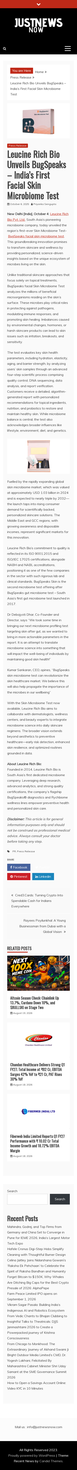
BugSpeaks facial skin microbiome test (36, 236)
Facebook (19, 867)
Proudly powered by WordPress (32, 1455)
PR (14, 851)
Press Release (17, 145)
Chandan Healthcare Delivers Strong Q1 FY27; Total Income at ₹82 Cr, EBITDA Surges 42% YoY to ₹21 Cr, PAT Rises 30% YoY (37, 1072)
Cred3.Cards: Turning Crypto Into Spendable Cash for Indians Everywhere (37, 900)
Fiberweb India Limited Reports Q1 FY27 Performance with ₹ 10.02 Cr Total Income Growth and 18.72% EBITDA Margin (37, 1143)
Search (12, 1191)
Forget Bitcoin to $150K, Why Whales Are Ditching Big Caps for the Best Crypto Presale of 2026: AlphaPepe (38, 1282)
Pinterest (20, 876)
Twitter (44, 867)
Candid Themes (51, 1461)
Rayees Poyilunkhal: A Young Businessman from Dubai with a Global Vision (42, 925)
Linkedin (44, 876)
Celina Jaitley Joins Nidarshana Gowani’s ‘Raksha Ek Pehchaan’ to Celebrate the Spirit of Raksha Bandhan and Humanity (36, 1265)
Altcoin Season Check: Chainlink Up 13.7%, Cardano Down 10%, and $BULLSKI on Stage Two (34, 1002)
